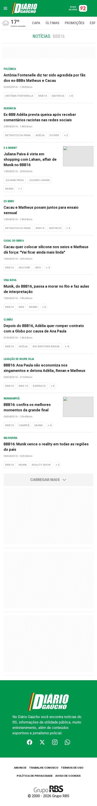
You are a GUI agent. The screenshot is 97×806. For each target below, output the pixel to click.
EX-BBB (54, 135)
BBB (21, 307)
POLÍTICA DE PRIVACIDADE (35, 775)
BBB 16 (23, 385)
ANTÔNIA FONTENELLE (19, 95)
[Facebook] (29, 742)
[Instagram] (55, 742)
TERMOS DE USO (72, 767)
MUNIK (9, 188)
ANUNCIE (20, 767)
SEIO (38, 267)
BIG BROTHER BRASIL (46, 346)
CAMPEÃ (24, 425)
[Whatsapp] (67, 742)
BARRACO (39, 385)
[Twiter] (42, 742)
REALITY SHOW (41, 464)
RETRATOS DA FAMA (18, 135)
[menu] (5, 8)
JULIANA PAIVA (14, 180)
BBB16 (42, 95)
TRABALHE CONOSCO (43, 767)
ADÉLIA (40, 135)
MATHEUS (58, 95)
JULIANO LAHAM (39, 180)
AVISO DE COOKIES (68, 775)
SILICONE (24, 267)
